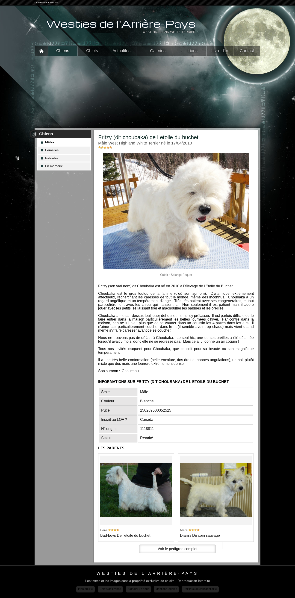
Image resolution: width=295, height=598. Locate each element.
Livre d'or (219, 50)
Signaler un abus (138, 589)
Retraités (51, 158)
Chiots (92, 50)
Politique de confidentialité (200, 589)
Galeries (157, 50)
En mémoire (54, 166)
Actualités (121, 50)
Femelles (52, 150)
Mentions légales (166, 589)
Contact (247, 50)
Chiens (62, 50)
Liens (193, 50)
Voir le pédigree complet (177, 549)
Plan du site (85, 589)
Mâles (49, 142)
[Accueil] (41, 51)
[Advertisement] (147, 92)
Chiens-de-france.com (46, 2)
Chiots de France (110, 589)
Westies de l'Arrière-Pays (120, 23)
